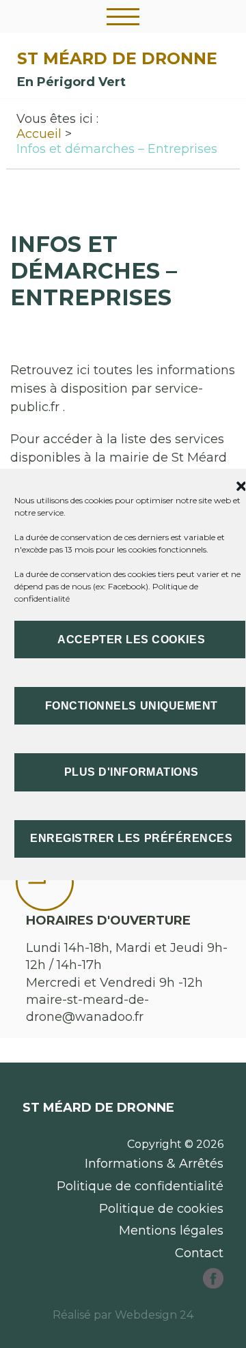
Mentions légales (171, 1230)
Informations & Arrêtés (154, 1163)
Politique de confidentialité (140, 1186)
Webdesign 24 (154, 1314)
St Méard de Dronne (117, 58)
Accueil (39, 133)
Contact (199, 1253)
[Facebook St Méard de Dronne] (213, 1284)
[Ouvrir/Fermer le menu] (123, 16)
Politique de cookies (161, 1208)
